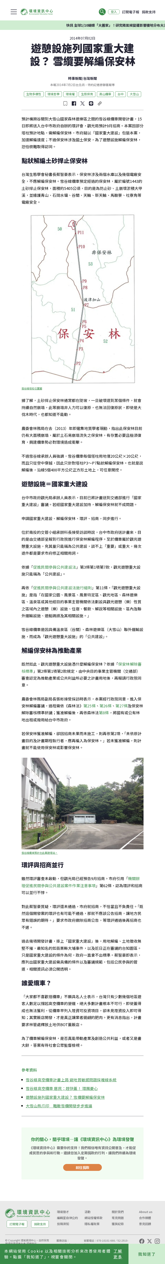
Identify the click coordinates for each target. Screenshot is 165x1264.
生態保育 (87, 94)
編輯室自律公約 (67, 1218)
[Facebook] (141, 1241)
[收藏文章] (65, 103)
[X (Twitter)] (149, 1241)
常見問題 (118, 1218)
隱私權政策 (91, 1224)
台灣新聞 (90, 78)
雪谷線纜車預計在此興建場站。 (39, 852)
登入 (114, 12)
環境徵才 (63, 1212)
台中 (121, 94)
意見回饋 (145, 1224)
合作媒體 (145, 1218)
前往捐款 (82, 1167)
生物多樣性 (33, 94)
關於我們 (118, 1212)
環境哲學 (53, 94)
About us (145, 1212)
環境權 (70, 94)
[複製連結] (100, 103)
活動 (87, 1212)
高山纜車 (105, 94)
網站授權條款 (93, 1218)
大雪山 (134, 94)
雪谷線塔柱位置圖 (31, 388)
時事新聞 (75, 78)
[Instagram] (157, 1241)
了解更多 (117, 1253)
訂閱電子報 (130, 11)
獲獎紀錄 (118, 1224)
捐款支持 (149, 11)
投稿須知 (63, 1224)
